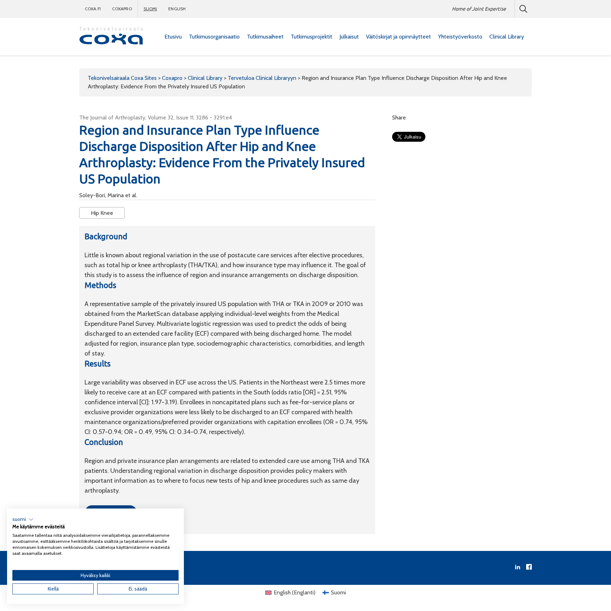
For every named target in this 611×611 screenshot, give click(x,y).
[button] (23, 519)
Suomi (150, 8)
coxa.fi (93, 8)
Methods (100, 285)
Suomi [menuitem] (338, 592)
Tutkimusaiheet (265, 36)
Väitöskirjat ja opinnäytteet (398, 36)
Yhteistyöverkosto (460, 36)
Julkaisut (349, 36)
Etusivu (173, 36)
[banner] (111, 36)
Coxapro (122, 8)
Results (98, 363)
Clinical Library (506, 36)
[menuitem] (173, 36)
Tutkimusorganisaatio (214, 36)
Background (106, 236)
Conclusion (104, 441)
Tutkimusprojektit (311, 36)
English (177, 8)
